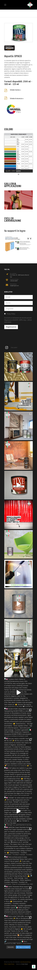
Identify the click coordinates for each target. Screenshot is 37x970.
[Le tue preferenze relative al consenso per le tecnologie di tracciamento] (33, 966)
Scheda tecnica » (15, 90)
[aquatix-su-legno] (18, 245)
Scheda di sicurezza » (17, 98)
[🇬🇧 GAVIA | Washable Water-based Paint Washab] (18, 900)
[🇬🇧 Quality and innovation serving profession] (18, 663)
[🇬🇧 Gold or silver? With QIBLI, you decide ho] (18, 929)
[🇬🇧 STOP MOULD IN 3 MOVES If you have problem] (18, 781)
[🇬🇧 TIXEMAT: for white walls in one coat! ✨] (18, 811)
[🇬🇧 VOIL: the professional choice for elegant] (18, 603)
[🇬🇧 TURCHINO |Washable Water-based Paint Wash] (18, 633)
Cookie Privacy (11, 964)
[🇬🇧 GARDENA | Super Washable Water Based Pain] (18, 840)
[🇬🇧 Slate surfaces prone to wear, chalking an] (18, 870)
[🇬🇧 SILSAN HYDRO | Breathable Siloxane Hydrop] (18, 722)
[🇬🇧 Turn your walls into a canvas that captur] (18, 544)
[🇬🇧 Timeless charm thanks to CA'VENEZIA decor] (18, 692)
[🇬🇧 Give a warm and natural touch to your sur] (18, 485)
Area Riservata (23, 962)
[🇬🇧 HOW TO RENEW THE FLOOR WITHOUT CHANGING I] (18, 396)
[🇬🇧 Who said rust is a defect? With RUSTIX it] (18, 455)
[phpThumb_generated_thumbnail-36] (18, 200)
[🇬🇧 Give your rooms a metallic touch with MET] (18, 751)
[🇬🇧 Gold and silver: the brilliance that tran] (18, 366)
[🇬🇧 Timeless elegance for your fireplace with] (18, 425)
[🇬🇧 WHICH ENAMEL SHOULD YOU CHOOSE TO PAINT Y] (18, 514)
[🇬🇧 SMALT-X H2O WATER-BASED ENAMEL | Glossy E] (18, 574)
